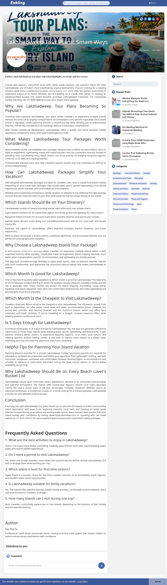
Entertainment (119, 183)
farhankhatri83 (131, 159)
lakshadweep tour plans (61, 90)
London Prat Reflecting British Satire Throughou (138, 154)
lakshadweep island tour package (25, 251)
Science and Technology (123, 204)
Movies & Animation (138, 183)
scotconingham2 (132, 120)
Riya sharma (33, 56)
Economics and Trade (122, 178)
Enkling (17, 3)
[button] (86, 3)
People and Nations (140, 194)
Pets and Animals (120, 199)
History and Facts (120, 189)
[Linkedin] (153, 19)
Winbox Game (131, 104)
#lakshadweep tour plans (16, 546)
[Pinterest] (158, 19)
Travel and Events (15, 34)
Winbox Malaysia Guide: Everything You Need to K (135, 100)
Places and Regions (139, 199)
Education (139, 178)
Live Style (135, 189)
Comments (144, 50)
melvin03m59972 (132, 146)
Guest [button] (153, 3)
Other (134, 209)
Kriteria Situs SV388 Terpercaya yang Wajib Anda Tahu (138, 141)
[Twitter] (149, 19)
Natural (146, 189)
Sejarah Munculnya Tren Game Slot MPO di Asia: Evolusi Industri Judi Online (139, 114)
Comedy (146, 173)
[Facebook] (145, 19)
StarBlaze (129, 133)
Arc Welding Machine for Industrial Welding (135, 128)
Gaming (153, 183)
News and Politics (120, 194)
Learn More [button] (82, 581)
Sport (139, 204)
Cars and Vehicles (132, 173)
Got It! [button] (158, 582)
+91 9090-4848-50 (24, 418)
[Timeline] (137, 19)
